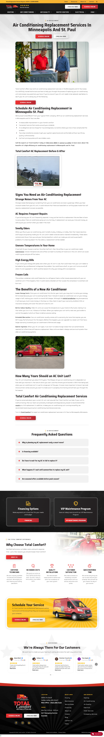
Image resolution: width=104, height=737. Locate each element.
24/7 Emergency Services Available (49, 714)
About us (14, 557)
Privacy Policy (61, 732)
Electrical (79, 12)
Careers (67, 714)
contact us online (65, 143)
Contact (91, 2)
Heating (10, 12)
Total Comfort (26, 412)
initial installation (69, 298)
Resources (74, 2)
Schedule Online (25, 102)
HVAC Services (88, 711)
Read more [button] (13, 668)
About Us (83, 2)
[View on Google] (11, 659)
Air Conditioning (27, 12)
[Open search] (97, 1)
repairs (17, 405)
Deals (66, 2)
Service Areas (69, 704)
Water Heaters (62, 12)
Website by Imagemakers (87, 732)
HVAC (93, 12)
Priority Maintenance (69, 699)
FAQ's (67, 724)
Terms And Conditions (51, 732)
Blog (66, 717)
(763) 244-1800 (51, 143)
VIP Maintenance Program (76, 520)
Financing (28, 520)
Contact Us (68, 720)
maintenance (19, 252)
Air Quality (45, 12)
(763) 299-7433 (56, 703)
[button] (7, 664)
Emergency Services (90, 714)
